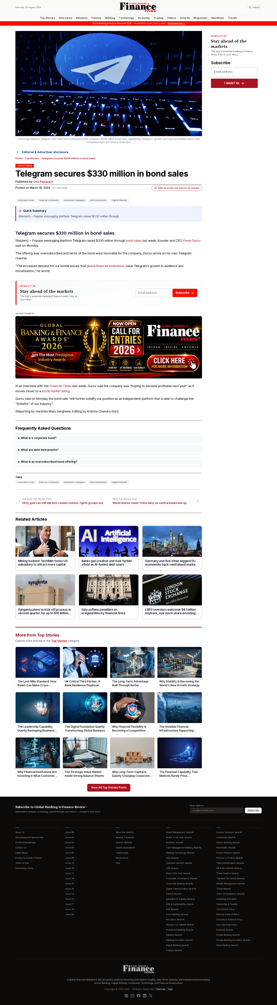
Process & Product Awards (229, 858)
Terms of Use (22, 863)
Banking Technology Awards (180, 853)
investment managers (74, 200)
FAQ (118, 863)
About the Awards (125, 832)
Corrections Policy (225, 909)
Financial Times (60, 386)
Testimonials (122, 853)
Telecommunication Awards (230, 863)
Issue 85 (70, 832)
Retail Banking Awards (227, 945)
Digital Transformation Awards (181, 889)
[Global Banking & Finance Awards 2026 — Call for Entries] (108, 347)
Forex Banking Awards (177, 914)
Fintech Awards (173, 894)
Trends (232, 18)
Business (82, 18)
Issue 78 (70, 868)
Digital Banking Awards (177, 945)
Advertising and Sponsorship (29, 837)
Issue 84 (70, 837)
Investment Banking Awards (179, 930)
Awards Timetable (125, 837)
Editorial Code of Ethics (227, 914)
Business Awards (174, 842)
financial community (49, 200)
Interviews (65, 18)
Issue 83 (70, 842)
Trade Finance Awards (227, 873)
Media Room (122, 858)
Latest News (21, 853)
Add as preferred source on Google (178, 188)
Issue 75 (70, 883)
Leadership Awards (226, 837)
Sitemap (160, 989)
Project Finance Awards (228, 853)
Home (19, 158)
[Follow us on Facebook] (138, 995)
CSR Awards (172, 868)
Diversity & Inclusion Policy (229, 919)
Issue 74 (70, 889)
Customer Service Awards (179, 863)
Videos (171, 18)
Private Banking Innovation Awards (233, 940)
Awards (185, 18)
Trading (158, 18)
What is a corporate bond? (38, 438)
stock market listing (56, 391)
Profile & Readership (25, 842)
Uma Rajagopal (43, 181)
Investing (144, 18)
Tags (170, 989)
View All (70, 914)
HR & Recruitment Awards (229, 868)
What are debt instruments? (40, 449)
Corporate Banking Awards (179, 883)
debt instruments (98, 200)
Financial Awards (224, 930)
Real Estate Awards (226, 847)
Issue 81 (70, 853)
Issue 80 (70, 858)
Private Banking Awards (228, 935)
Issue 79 (70, 863)
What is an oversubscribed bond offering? (49, 461)
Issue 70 (70, 909)
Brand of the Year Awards (179, 837)
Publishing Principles (226, 899)
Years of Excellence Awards (230, 894)
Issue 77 (70, 873)
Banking (110, 18)
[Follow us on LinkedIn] (144, 995)
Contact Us (20, 847)
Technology (126, 18)
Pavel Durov (192, 240)
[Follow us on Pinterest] (126, 995)
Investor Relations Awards (229, 832)
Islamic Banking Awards (228, 842)
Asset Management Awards (179, 832)
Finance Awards (174, 950)
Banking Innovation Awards (179, 940)
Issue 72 (70, 899)
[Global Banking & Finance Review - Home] (138, 7)
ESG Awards (172, 909)
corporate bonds (25, 200)
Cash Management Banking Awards (183, 847)
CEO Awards (172, 858)
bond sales (134, 240)
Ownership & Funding (226, 904)
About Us (19, 832)
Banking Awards (174, 935)
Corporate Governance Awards (181, 878)
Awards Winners (124, 842)
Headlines (217, 18)
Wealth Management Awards (230, 883)
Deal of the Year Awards (178, 873)
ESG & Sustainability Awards (180, 904)
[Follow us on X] (150, 995)
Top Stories (47, 18)
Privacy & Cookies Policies (28, 858)
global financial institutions (106, 266)
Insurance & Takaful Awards (180, 924)
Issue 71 (70, 904)
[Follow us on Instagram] (132, 995)
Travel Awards (223, 889)
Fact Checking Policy (226, 924)
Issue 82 (70, 847)
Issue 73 (70, 894)
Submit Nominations (125, 847)
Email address (197, 805)
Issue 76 (70, 878)
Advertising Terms (24, 868)
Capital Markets (119, 200)
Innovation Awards (175, 919)
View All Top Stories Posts (108, 787)
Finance (96, 18)
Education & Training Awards (180, 899)
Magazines (200, 18)
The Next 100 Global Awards (230, 878)
